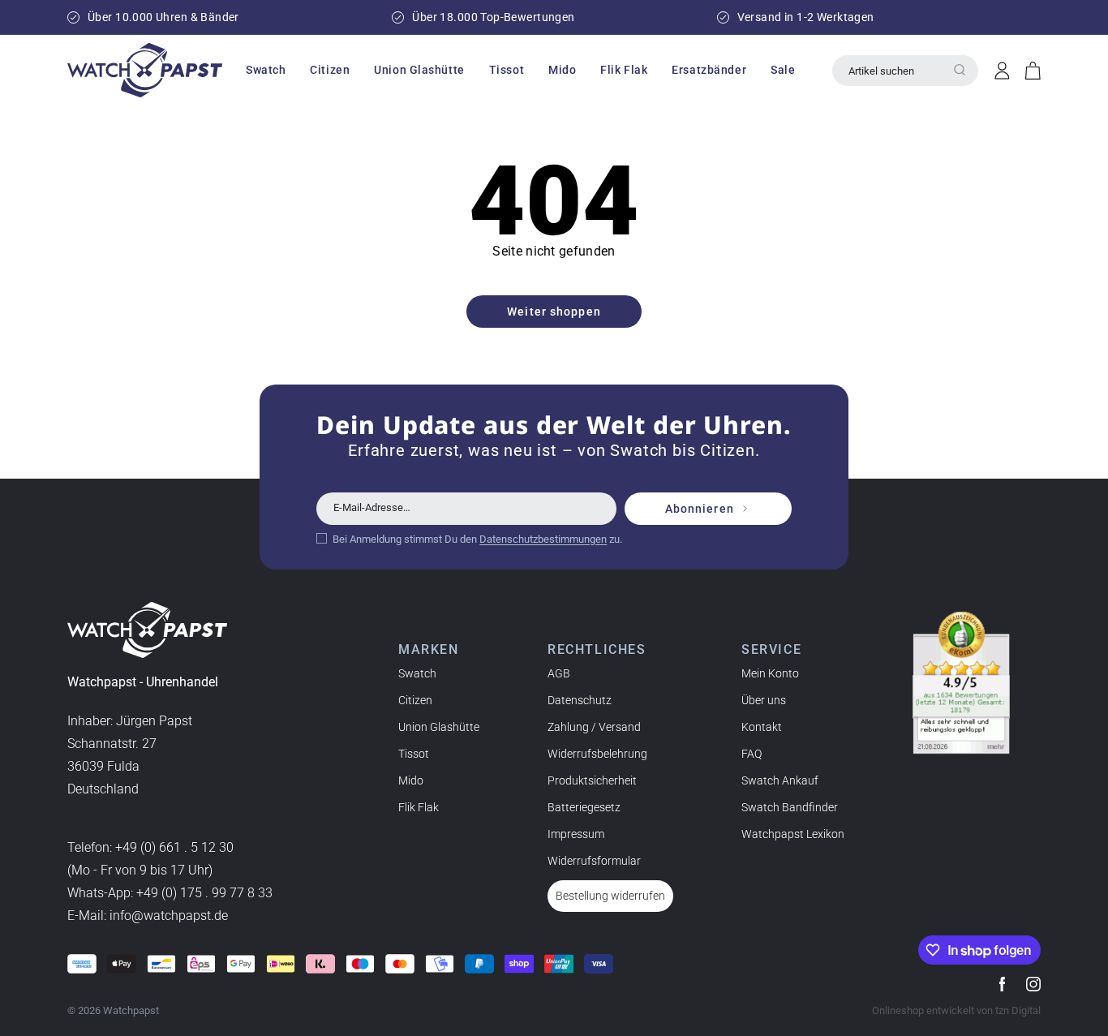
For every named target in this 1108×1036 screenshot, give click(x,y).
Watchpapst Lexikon (792, 834)
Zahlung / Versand (594, 726)
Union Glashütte (438, 726)
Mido (410, 780)
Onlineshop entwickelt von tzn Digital (956, 1010)
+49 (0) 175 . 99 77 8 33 (204, 893)
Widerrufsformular (594, 860)
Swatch (417, 673)
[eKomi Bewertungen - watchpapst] (961, 683)
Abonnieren (699, 508)
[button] (266, 69)
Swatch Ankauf (779, 780)
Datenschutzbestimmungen (543, 539)
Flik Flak (418, 807)
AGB (559, 673)
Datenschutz (580, 700)
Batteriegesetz (584, 807)
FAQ (751, 753)
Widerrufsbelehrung (597, 753)
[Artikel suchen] (959, 69)
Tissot (413, 753)
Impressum (576, 834)
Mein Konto (770, 673)
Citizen (415, 700)
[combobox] (905, 70)
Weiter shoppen (554, 311)
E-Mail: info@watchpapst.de (147, 915)
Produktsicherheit (592, 780)
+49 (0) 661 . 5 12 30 (174, 847)
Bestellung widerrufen (610, 895)
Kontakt (761, 726)
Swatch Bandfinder (789, 807)
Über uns (763, 700)
